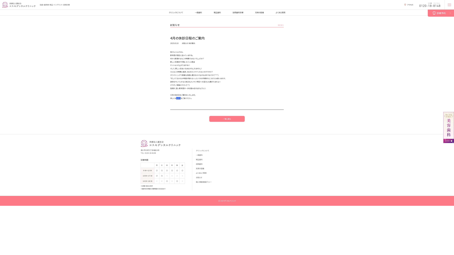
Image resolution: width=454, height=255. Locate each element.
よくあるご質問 (201, 173)
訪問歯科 (199, 164)
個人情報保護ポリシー (204, 182)
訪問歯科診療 (238, 12)
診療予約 (441, 13)
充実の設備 (259, 12)
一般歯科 (198, 12)
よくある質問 (280, 12)
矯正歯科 (217, 12)
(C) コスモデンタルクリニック (227, 201)
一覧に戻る (227, 119)
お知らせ (199, 177)
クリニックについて (176, 12)
